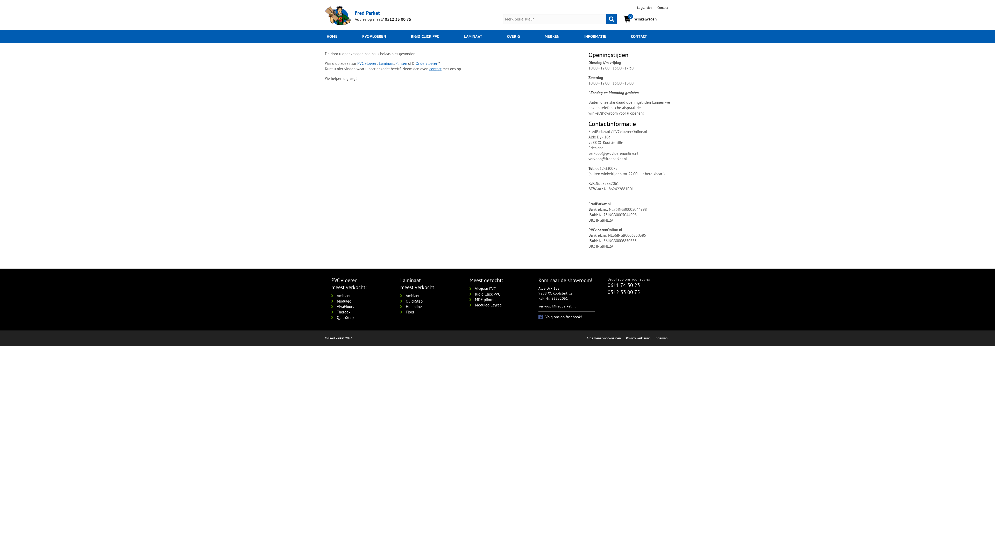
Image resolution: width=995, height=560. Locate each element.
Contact (662, 7)
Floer (410, 312)
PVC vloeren (367, 63)
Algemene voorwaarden (604, 338)
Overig (513, 36)
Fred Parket (367, 12)
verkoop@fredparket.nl (556, 306)
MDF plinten (485, 299)
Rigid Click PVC (487, 294)
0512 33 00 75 (398, 19)
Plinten (401, 63)
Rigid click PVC (425, 36)
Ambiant (344, 295)
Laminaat (473, 36)
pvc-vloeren (374, 36)
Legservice (644, 7)
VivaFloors (345, 306)
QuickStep (345, 317)
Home (332, 36)
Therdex (344, 312)
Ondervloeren (427, 63)
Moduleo (344, 301)
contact (435, 68)
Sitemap (661, 338)
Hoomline (414, 306)
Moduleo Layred (488, 305)
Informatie (595, 36)
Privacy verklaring (638, 338)
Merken (552, 36)
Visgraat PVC (485, 288)
